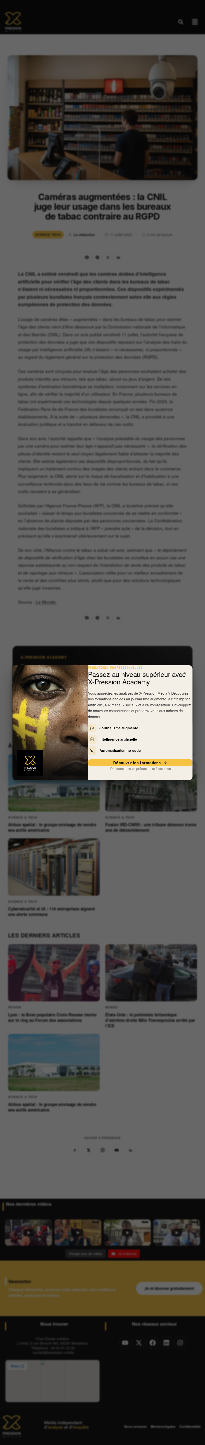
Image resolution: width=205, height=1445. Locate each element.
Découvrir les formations (137, 762)
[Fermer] (184, 673)
